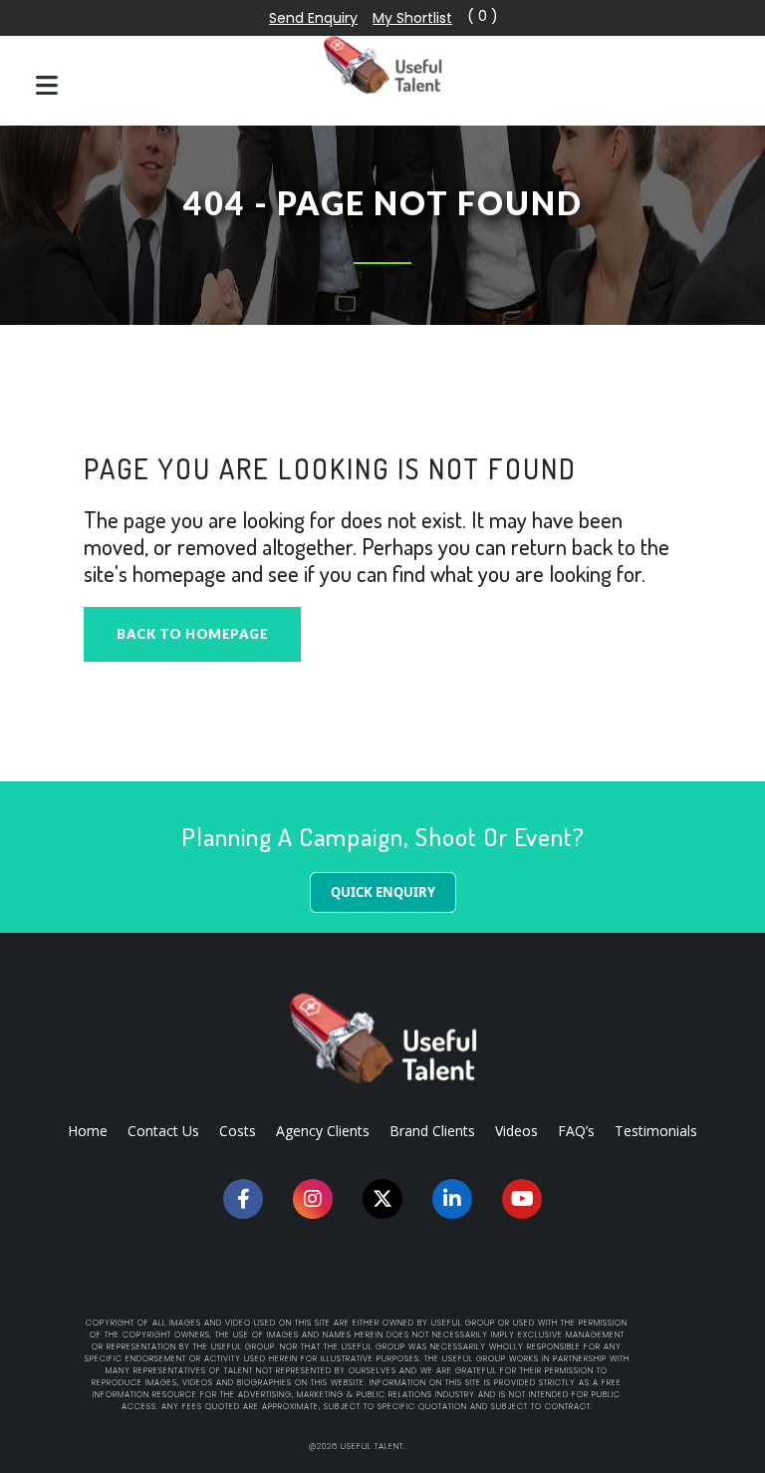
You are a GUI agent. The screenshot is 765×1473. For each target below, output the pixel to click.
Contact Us (163, 1130)
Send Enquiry (313, 18)
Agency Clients (323, 1130)
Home (88, 1130)
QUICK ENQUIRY (383, 892)
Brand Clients (432, 1130)
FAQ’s (576, 1130)
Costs (237, 1130)
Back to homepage (192, 634)
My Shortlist (412, 18)
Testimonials (656, 1130)
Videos (516, 1130)
